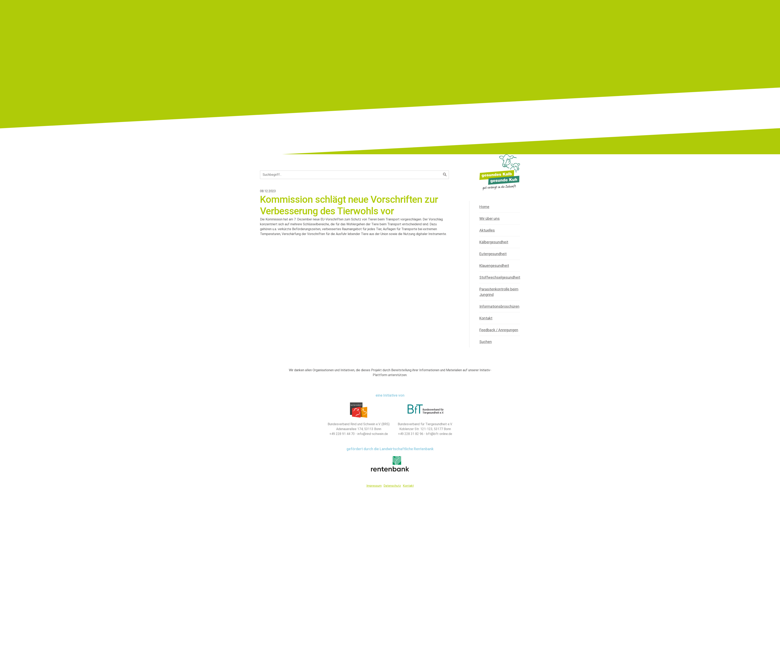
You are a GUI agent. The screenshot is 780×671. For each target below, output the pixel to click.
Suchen (485, 342)
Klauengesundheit (494, 265)
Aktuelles (487, 230)
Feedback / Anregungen (498, 330)
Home (484, 207)
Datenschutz (392, 486)
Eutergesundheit (493, 254)
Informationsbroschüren (499, 306)
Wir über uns (489, 218)
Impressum (374, 486)
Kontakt (485, 318)
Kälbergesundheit (493, 242)
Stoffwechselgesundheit (499, 277)
